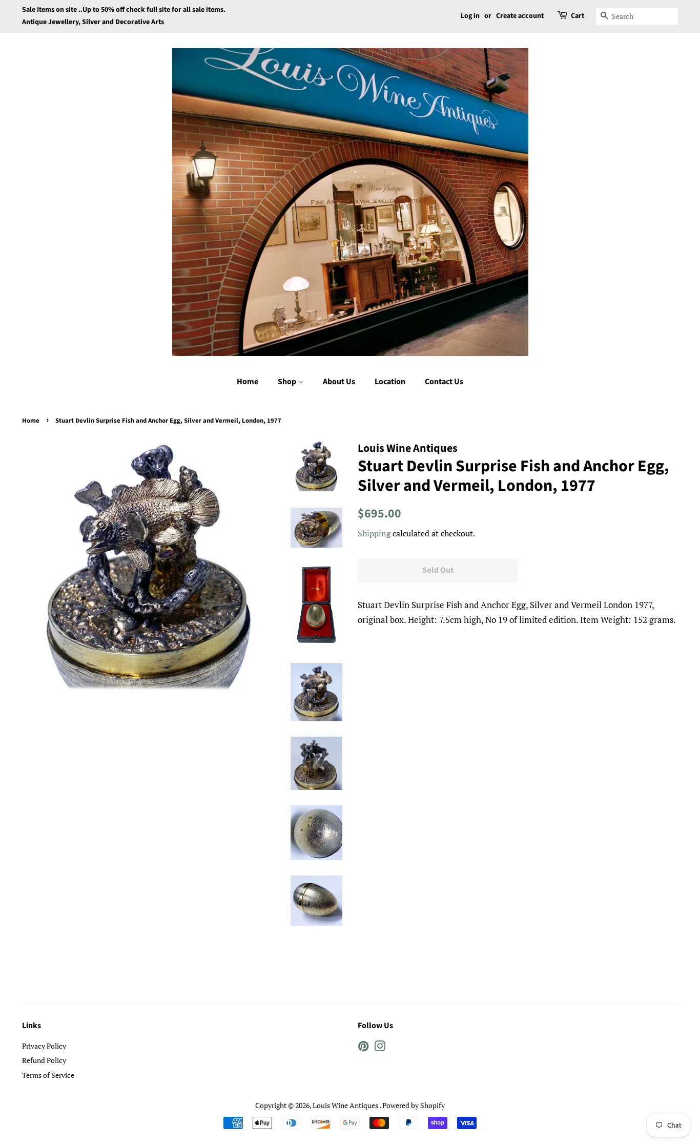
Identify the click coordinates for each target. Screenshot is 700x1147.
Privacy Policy (44, 1046)
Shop (288, 381)
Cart (577, 16)
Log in (470, 16)
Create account (520, 16)
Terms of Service (48, 1075)
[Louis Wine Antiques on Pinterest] (363, 1048)
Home (247, 381)
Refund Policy (44, 1060)
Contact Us (444, 381)
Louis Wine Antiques (346, 1105)
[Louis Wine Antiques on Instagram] (379, 1048)
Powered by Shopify (413, 1105)
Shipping (374, 533)
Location (390, 381)
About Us (339, 381)
